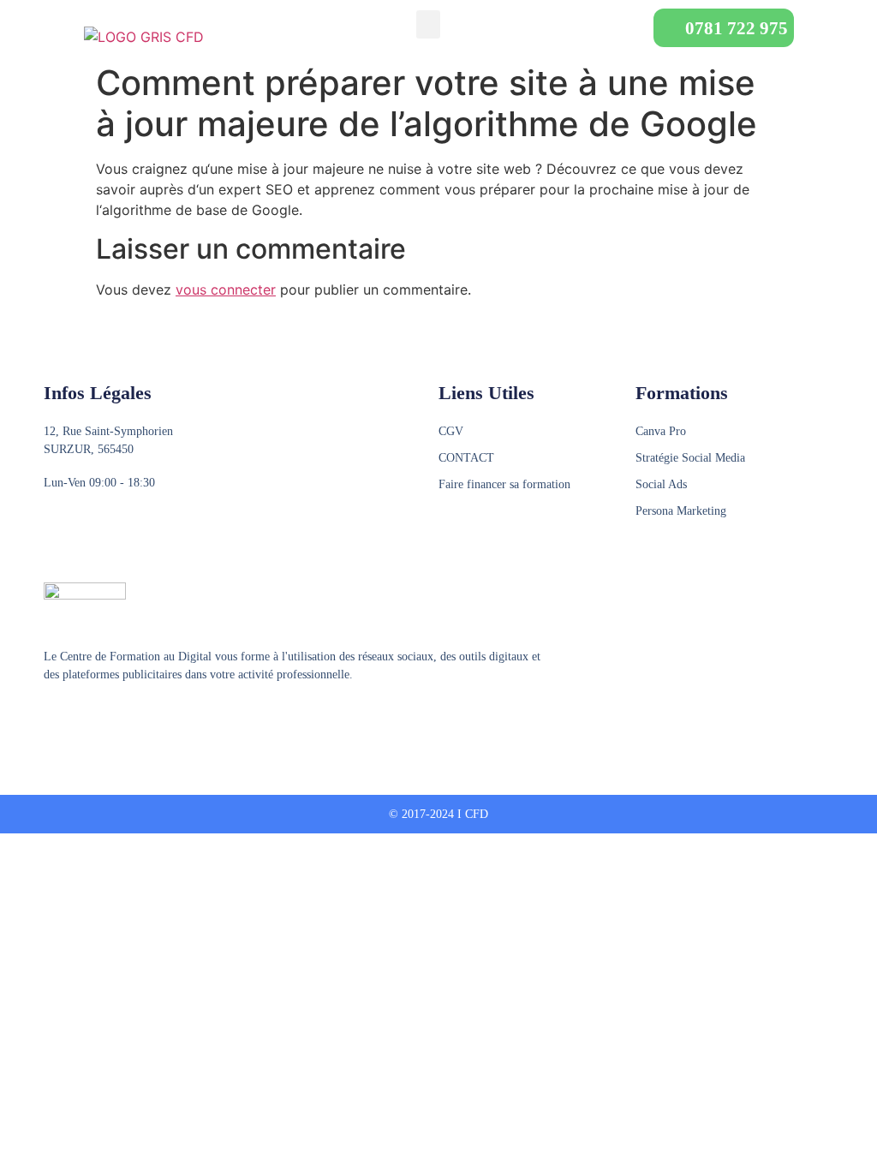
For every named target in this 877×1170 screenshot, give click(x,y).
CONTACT (466, 457)
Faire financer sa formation (504, 484)
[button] (428, 24)
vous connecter (226, 289)
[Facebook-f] (51, 717)
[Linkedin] (116, 717)
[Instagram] (84, 717)
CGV (450, 431)
